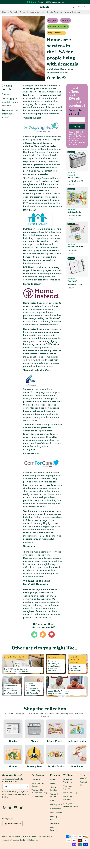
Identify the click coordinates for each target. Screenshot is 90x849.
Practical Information (58, 26)
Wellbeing (68, 775)
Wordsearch (55, 808)
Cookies (23, 840)
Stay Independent (56, 33)
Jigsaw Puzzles (55, 741)
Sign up (77, 126)
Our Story (36, 779)
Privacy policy (32, 836)
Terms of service (45, 836)
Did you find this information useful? (10, 114)
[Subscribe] (27, 786)
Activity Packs (56, 766)
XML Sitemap (33, 840)
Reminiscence (56, 812)
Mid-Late (65, 20)
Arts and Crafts (77, 741)
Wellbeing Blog (17, 12)
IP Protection (37, 797)
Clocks (13, 741)
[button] (5, 7)
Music (34, 741)
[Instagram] (10, 807)
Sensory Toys (34, 766)
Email (6, 786)
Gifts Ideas (77, 766)
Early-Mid (52, 20)
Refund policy (20, 836)
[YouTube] (16, 807)
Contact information (10, 840)
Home (4, 12)
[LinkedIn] (21, 807)
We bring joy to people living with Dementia (10, 102)
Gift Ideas (54, 823)
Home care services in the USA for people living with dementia (54, 12)
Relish (11, 836)
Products (55, 775)
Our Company (38, 775)
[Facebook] (4, 807)
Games (13, 766)
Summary (6, 94)
